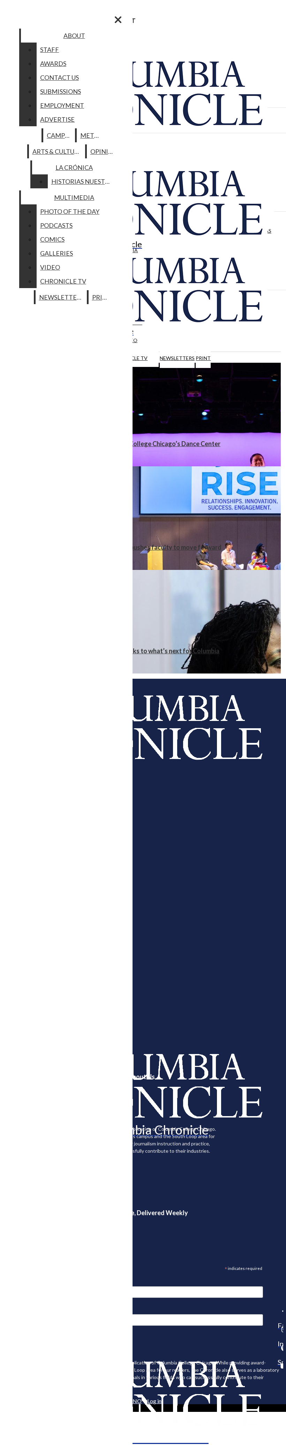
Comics (52, 239)
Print (203, 358)
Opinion (104, 151)
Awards (53, 63)
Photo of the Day (69, 211)
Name (18, 1309)
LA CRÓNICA (74, 167)
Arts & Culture (57, 151)
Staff (49, 49)
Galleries (56, 253)
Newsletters (177, 358)
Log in (154, 1401)
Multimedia (74, 197)
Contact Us (59, 77)
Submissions (60, 91)
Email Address (27, 1281)
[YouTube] (280, 1366)
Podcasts (56, 225)
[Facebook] (280, 1311)
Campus (59, 135)
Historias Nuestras (83, 181)
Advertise (57, 119)
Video (50, 267)
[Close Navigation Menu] (118, 20)
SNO (136, 1401)
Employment (62, 105)
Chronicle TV (63, 281)
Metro (91, 135)
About (74, 35)
